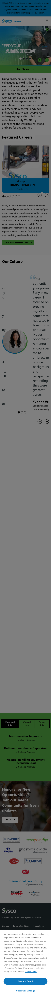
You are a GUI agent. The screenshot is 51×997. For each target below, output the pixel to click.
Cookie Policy (31, 971)
